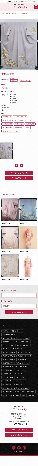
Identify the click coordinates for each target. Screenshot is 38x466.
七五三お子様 (18, 373)
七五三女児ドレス (19, 381)
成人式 (5, 349)
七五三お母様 (30, 124)
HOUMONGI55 (5, 223)
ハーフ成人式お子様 (16, 349)
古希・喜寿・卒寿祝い (9, 334)
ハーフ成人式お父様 (24, 352)
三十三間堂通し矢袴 (23, 345)
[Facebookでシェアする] (16, 164)
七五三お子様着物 (8, 377)
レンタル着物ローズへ (19, 435)
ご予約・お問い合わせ (19, 430)
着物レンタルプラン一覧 (19, 173)
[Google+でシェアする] (24, 447)
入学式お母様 (19, 124)
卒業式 (16, 341)
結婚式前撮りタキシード (10, 366)
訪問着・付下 (14, 79)
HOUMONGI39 (5, 251)
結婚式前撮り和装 (8, 363)
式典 (17, 131)
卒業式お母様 (7, 117)
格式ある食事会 (7, 131)
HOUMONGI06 (23, 251)
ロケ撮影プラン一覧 (19, 178)
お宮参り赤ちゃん (23, 388)
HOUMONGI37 (23, 223)
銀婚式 (27, 338)
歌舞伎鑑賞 (19, 127)
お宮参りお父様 (20, 391)
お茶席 (27, 127)
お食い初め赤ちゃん (9, 388)
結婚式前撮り (22, 359)
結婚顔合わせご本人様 (9, 120)
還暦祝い (5, 331)
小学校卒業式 (7, 341)
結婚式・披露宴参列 (9, 356)
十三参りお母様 (7, 124)
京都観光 (31, 395)
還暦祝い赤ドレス (17, 331)
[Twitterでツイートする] (21, 164)
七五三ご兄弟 (7, 381)
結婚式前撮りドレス (23, 363)
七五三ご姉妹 (21, 377)
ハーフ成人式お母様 (20, 117)
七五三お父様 (18, 384)
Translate (34, 1)
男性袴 (12, 345)
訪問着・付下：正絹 (25, 81)
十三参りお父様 (20, 370)
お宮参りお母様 (7, 127)
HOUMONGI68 (5, 279)
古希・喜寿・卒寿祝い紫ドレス (12, 338)
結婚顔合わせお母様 (25, 120)
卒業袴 (5, 345)
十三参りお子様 (25, 366)
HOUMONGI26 (23, 279)
